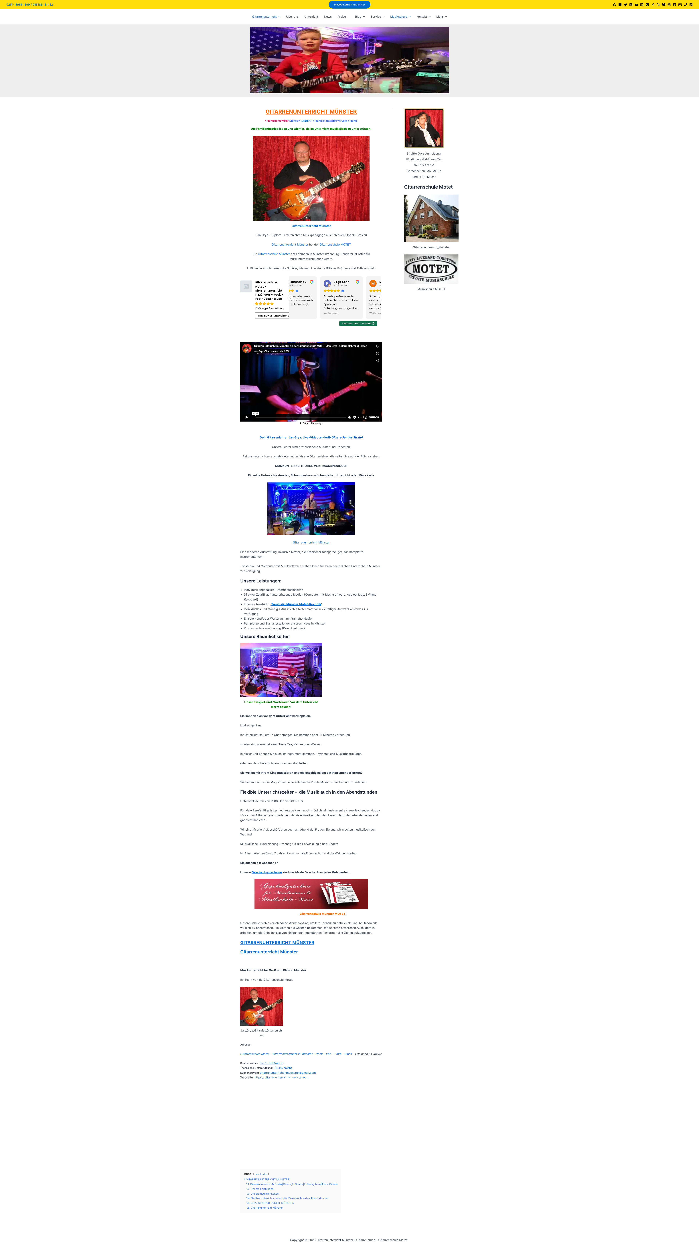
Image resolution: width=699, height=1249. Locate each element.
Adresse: (245, 1044)
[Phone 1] (685, 4)
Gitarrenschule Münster (274, 254)
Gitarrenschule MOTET (335, 244)
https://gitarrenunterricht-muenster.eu (280, 1077)
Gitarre (305, 120)
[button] (349, 5)
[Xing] (652, 4)
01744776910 (283, 1068)
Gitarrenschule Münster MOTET (322, 914)
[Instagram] (631, 4)
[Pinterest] (647, 4)
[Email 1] (680, 4)
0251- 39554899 (271, 1063)
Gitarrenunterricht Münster (311, 226)
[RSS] (691, 4)
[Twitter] (625, 4)
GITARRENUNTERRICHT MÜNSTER (311, 111)
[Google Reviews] (614, 4)
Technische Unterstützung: (256, 1067)
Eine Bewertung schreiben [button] (275, 315)
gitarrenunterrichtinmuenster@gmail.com (288, 1072)
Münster (294, 120)
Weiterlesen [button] (301, 313)
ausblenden (261, 1174)
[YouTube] (636, 4)
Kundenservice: (249, 1063)
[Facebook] (620, 4)
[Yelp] (658, 4)
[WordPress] (669, 4)
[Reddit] (674, 4)
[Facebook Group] (663, 4)
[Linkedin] (641, 4)
